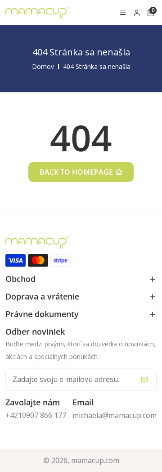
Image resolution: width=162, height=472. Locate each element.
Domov (43, 67)
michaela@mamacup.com (114, 415)
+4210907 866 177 (35, 415)
